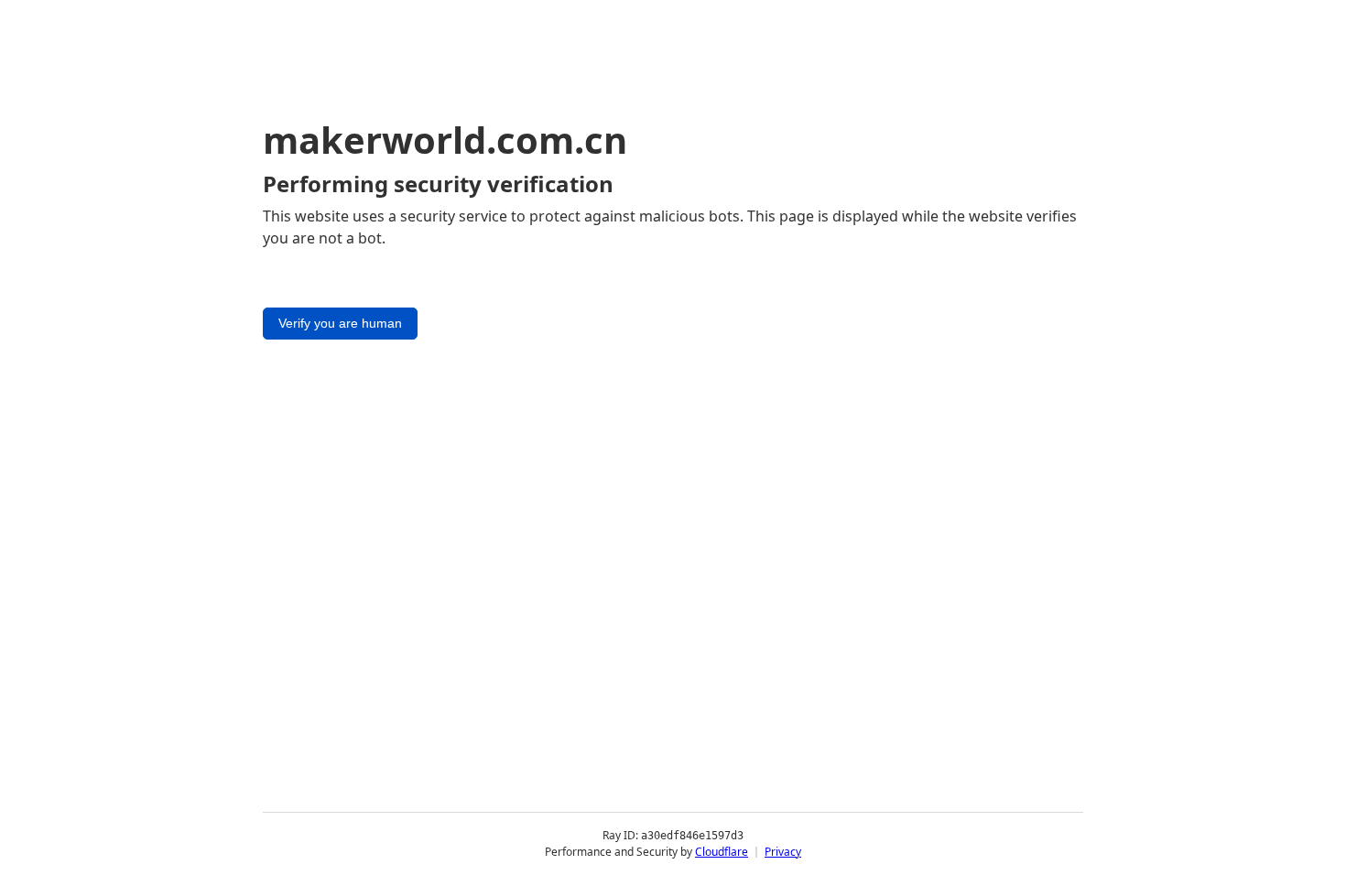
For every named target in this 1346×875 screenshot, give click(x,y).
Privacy (783, 851)
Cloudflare (721, 851)
